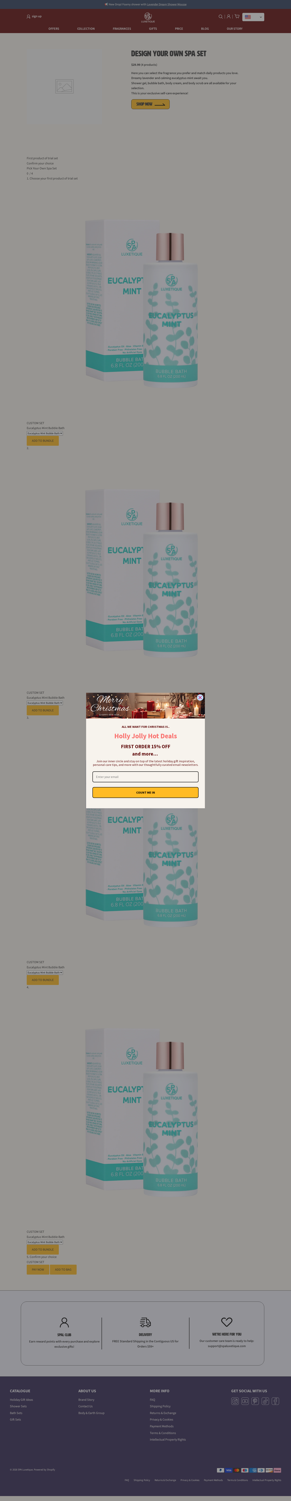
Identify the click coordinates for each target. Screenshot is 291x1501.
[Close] (200, 697)
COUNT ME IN (145, 792)
